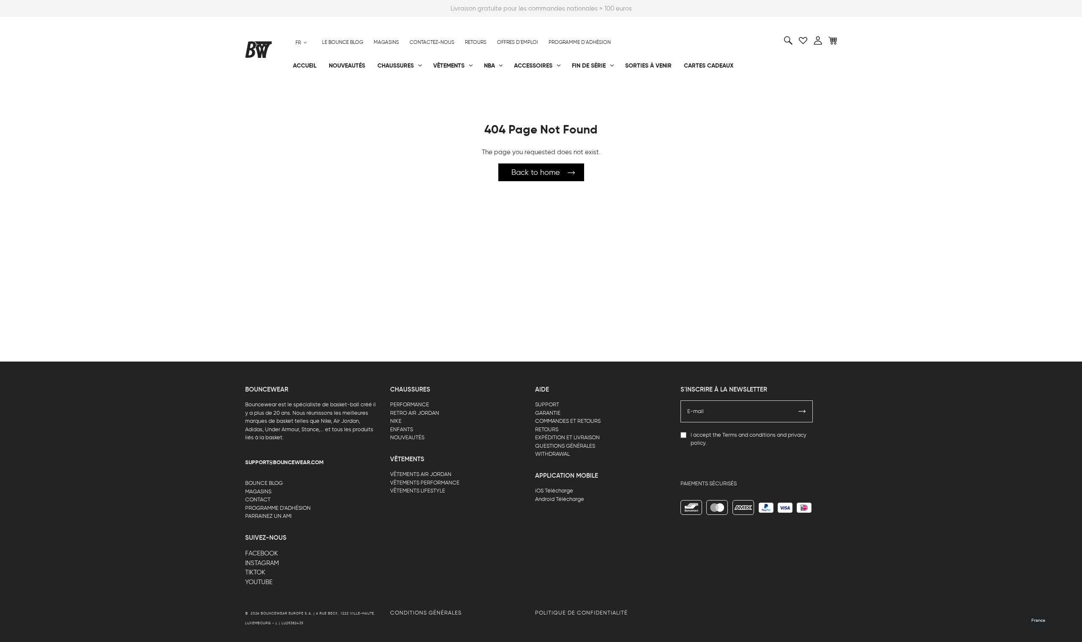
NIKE (396, 421)
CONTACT (257, 499)
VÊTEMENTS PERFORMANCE (424, 482)
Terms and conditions (749, 435)
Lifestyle (456, 93)
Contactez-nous (432, 42)
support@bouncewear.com (284, 462)
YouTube (259, 582)
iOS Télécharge (554, 490)
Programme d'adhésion (580, 42)
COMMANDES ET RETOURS (568, 421)
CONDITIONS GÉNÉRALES (426, 612)
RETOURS (546, 429)
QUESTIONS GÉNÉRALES (565, 446)
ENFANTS (401, 429)
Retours (475, 42)
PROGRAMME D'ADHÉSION (278, 508)
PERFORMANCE (409, 404)
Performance (265, 93)
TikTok (255, 572)
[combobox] (301, 42)
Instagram (262, 563)
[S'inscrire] (802, 411)
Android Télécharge (559, 499)
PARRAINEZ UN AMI (268, 516)
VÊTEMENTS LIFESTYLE (417, 490)
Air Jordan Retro (371, 93)
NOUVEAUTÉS (407, 437)
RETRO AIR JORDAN (414, 413)
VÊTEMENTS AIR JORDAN (420, 474)
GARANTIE (547, 413)
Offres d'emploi (517, 42)
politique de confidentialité (581, 612)
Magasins (386, 42)
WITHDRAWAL (552, 454)
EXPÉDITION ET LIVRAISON (567, 437)
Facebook (261, 553)
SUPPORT (547, 404)
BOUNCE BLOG (264, 483)
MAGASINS (258, 491)
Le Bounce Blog (342, 42)
